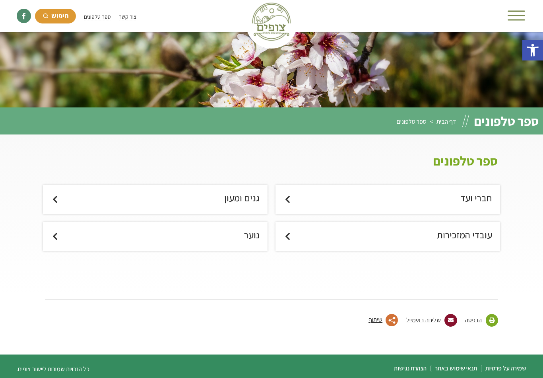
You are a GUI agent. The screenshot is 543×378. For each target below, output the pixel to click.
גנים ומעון (242, 198)
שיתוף (375, 320)
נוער (252, 235)
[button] (532, 50)
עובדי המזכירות (464, 235)
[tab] (358, 318)
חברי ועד (476, 198)
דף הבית (446, 121)
